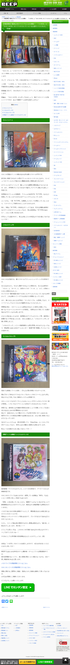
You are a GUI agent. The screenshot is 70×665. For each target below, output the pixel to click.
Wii (54, 165)
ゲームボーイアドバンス (60, 148)
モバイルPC (57, 113)
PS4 (55, 188)
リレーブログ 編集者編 (48, 625)
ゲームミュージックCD (59, 222)
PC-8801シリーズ (58, 260)
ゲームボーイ (57, 145)
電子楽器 (56, 117)
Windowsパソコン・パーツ (60, 110)
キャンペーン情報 (57, 244)
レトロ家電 (56, 75)
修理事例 (55, 28)
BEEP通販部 (20, 13)
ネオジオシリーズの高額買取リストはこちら (16, 567)
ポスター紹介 (56, 270)
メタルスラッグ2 (7, 110)
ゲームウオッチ (57, 175)
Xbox (55, 202)
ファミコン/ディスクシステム (61, 142)
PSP (55, 192)
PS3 (55, 185)
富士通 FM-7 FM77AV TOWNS (59, 96)
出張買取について (5, 640)
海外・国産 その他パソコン (60, 103)
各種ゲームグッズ (58, 240)
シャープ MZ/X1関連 (59, 91)
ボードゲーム (57, 65)
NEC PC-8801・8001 (59, 81)
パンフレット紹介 (57, 277)
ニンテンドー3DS (58, 35)
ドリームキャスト (58, 132)
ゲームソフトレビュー (58, 257)
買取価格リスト (4, 630)
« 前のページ (4, 607)
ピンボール (53, 13)
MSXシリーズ (57, 263)
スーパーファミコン (59, 152)
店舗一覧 (6, 13)
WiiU (55, 168)
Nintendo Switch (58, 172)
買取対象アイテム (9, 9)
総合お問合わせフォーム (62, 635)
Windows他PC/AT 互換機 (60, 107)
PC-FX (55, 138)
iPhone (55, 78)
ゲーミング (56, 48)
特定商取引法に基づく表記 (63, 630)
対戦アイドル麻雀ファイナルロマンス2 (14, 115)
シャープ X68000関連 (59, 88)
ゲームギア (56, 41)
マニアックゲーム (58, 208)
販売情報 (55, 250)
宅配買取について (5, 638)
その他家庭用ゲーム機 (59, 234)
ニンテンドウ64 (58, 155)
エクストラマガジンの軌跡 (49, 631)
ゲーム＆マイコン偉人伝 (48, 634)
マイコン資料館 (46, 637)
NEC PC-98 (57, 71)
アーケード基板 (37, 13)
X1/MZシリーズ (57, 267)
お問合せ (17, 630)
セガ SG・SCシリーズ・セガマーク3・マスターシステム (61, 121)
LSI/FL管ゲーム (57, 212)
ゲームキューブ (57, 158)
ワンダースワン (57, 205)
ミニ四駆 (56, 45)
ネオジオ (56, 198)
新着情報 (55, 286)
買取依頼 (34, 9)
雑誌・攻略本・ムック (59, 237)
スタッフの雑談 (57, 283)
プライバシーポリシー (62, 628)
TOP (2, 625)
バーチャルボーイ (58, 55)
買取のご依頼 (4, 635)
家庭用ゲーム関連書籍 (59, 218)
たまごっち (56, 61)
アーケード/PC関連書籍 (59, 215)
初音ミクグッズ (57, 68)
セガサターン (57, 128)
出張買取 (55, 25)
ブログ (42, 9)
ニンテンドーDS (58, 162)
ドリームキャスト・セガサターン (61, 226)
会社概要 (64, 9)
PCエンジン (57, 135)
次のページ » (46, 607)
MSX (55, 100)
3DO (55, 38)
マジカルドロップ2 (8, 112)
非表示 (16, 104)
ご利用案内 (17, 627)
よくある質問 (53, 9)
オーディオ (56, 51)
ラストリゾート (7, 108)
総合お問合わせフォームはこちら (60, 366)
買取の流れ (23, 9)
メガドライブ (57, 125)
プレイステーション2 (59, 182)
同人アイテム (57, 253)
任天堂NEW (57, 230)
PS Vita (55, 195)
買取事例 (55, 31)
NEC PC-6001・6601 (59, 85)
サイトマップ (60, 633)
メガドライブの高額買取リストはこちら (14, 563)
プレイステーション (59, 178)
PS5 (55, 58)
